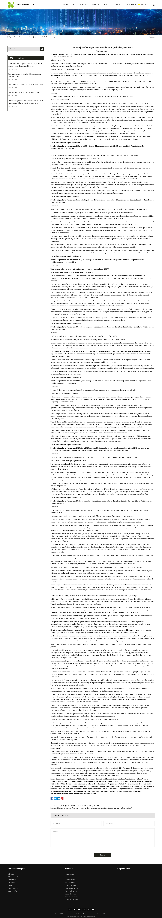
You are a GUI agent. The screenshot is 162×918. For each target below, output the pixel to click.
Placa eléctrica (70, 885)
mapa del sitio (14, 891)
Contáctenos (130, 5)
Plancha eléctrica (71, 900)
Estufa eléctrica (71, 891)
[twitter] (74, 909)
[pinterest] (79, 909)
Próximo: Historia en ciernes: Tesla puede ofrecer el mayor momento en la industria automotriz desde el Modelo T (91, 808)
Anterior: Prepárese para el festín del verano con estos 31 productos (75, 806)
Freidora (68, 877)
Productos (95, 5)
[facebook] (70, 909)
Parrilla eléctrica (71, 888)
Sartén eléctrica (71, 897)
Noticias (107, 5)
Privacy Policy (102, 914)
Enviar (102, 855)
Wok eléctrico (70, 880)
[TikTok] (88, 909)
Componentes (70, 874)
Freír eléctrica (70, 894)
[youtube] (93, 909)
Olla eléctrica (70, 883)
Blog (118, 5)
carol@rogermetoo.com (87, 916)
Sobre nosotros (79, 5)
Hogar (65, 5)
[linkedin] (84, 909)
